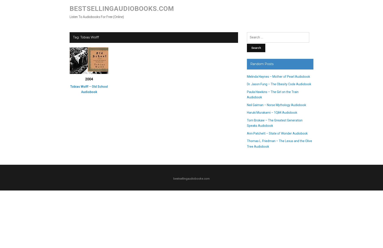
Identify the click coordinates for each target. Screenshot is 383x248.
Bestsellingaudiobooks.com (122, 8)
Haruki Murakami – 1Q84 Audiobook (272, 112)
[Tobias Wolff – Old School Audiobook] (89, 60)
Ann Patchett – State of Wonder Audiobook (277, 133)
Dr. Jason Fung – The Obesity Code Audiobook (279, 84)
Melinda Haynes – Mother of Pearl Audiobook (278, 76)
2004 (89, 79)
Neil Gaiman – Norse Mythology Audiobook (276, 105)
